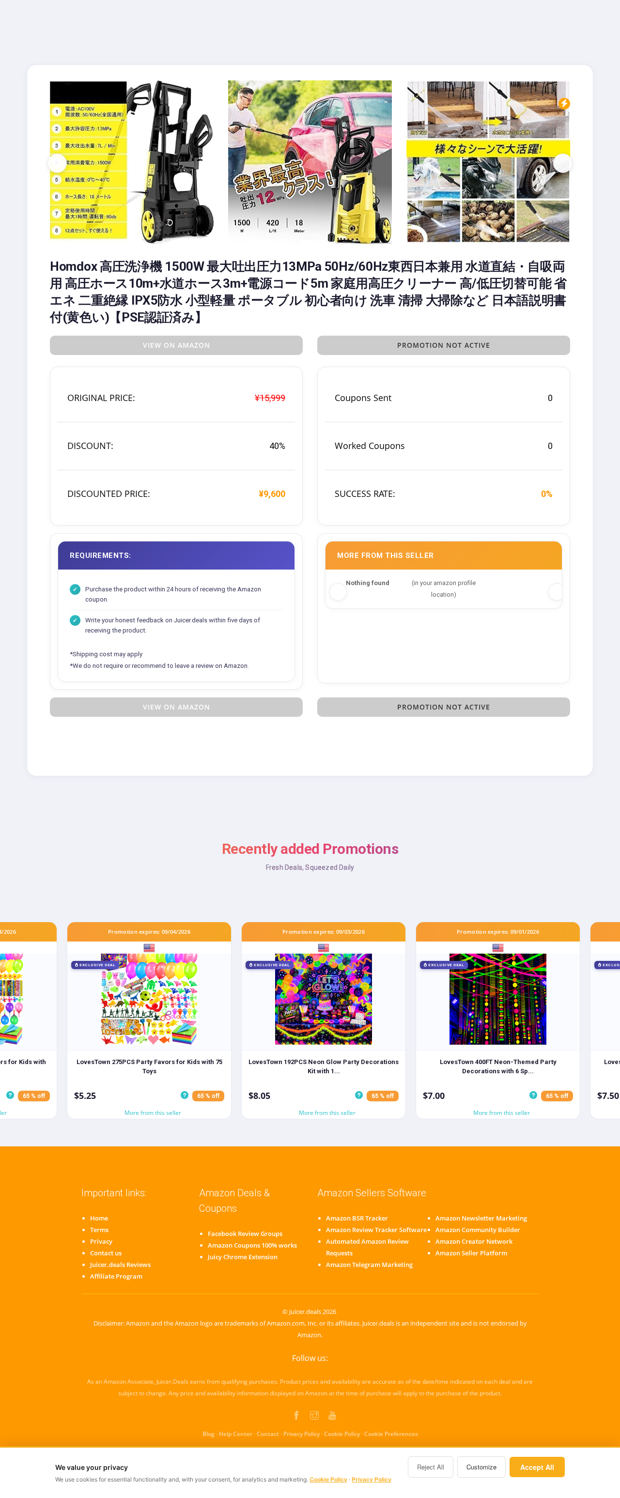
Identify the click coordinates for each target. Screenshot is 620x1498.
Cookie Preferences (391, 1434)
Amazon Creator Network (473, 1241)
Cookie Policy (342, 1434)
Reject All (430, 1466)
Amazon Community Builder (477, 1229)
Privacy (101, 1241)
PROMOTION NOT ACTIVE (443, 345)
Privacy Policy (301, 1434)
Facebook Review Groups (245, 1233)
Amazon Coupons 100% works (252, 1245)
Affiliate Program (116, 1276)
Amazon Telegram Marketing (369, 1264)
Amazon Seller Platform (471, 1253)
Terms (99, 1229)
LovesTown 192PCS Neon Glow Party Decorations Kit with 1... (323, 1066)
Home (99, 1218)
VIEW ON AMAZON (176, 345)
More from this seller (152, 1113)
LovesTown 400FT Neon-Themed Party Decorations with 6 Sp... (498, 1066)
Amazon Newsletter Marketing (481, 1218)
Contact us (106, 1253)
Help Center (235, 1434)
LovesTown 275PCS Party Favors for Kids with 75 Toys (149, 1066)
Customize (481, 1466)
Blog (208, 1434)
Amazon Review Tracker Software (376, 1229)
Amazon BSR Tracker (357, 1218)
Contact (268, 1434)
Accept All (537, 1467)
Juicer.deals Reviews (120, 1264)
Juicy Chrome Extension (243, 1256)
